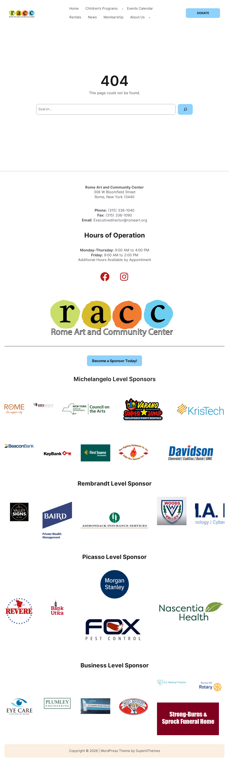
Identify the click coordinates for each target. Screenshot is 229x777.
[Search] (185, 109)
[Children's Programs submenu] (123, 9)
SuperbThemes (148, 751)
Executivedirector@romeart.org (120, 220)
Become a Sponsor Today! (114, 361)
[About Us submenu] (150, 17)
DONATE (203, 13)
